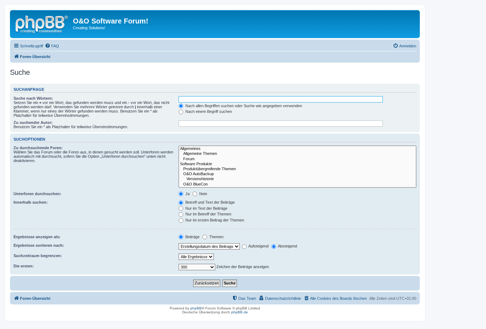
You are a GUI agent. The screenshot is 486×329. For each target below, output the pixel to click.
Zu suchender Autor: (33, 122)
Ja (187, 194)
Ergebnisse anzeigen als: (37, 237)
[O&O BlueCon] (297, 184)
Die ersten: (24, 266)
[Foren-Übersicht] (42, 23)
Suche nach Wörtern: (33, 98)
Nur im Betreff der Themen (207, 214)
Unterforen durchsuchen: (37, 194)
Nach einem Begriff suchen (208, 111)
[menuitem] (52, 46)
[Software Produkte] (297, 164)
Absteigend (287, 246)
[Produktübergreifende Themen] (297, 169)
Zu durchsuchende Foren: (38, 148)
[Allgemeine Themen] (297, 153)
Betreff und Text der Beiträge (209, 202)
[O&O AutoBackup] (297, 174)
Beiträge (192, 237)
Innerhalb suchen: (31, 202)
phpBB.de (239, 312)
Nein (202, 194)
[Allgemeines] (297, 148)
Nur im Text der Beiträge (205, 208)
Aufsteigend (258, 246)
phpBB (196, 308)
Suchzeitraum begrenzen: (38, 256)
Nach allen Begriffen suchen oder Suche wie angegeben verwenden (243, 106)
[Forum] (297, 159)
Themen (215, 237)
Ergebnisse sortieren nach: (39, 245)
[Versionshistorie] (297, 179)
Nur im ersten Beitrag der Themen (214, 220)
